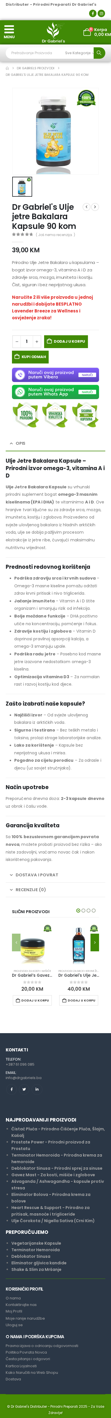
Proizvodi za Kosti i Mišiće (32, 971)
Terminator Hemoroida (35, 1250)
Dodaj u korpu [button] (35, 1000)
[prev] (87, 207)
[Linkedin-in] (37, 1089)
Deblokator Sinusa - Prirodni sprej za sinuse (56, 1168)
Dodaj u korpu (69, 341)
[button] (16, 942)
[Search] (99, 53)
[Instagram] (101, 13)
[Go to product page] (32, 944)
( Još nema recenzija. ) (55, 234)
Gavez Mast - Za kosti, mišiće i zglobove (53, 1175)
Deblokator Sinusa (30, 1256)
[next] (95, 207)
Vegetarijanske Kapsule (36, 1243)
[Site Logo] (53, 32)
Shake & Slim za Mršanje (36, 1269)
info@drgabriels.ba (24, 1077)
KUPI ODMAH (34, 356)
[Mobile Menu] (9, 29)
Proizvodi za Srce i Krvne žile (79, 971)
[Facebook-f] (11, 1089)
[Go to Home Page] (7, 68)
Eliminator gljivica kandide (39, 1263)
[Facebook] (92, 13)
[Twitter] (24, 1089)
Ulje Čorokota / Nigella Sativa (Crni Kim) (53, 1221)
